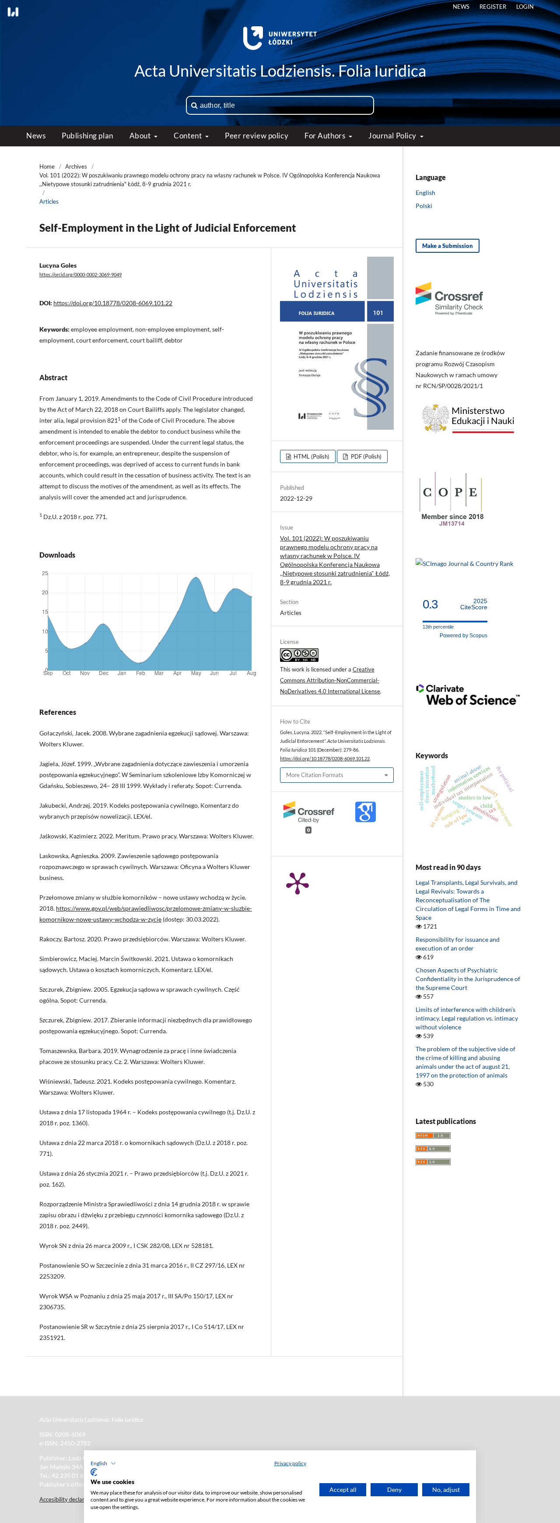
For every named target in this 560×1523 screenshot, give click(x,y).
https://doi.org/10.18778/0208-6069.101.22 (112, 303)
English (425, 192)
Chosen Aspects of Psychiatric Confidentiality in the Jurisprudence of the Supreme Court (468, 978)
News (36, 135)
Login (525, 6)
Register (493, 6)
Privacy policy (290, 1463)
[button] (103, 1463)
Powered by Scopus (463, 636)
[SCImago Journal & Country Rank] (464, 563)
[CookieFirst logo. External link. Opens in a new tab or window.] (94, 1472)
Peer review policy (256, 135)
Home (47, 166)
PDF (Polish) (366, 456)
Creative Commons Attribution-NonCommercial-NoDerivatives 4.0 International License (330, 680)
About (141, 135)
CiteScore (473, 604)
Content (188, 135)
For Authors (325, 135)
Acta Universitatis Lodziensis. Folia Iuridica (280, 70)
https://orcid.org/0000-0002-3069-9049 (80, 274)
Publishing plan (87, 135)
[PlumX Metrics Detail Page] (297, 882)
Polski (424, 205)
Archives (76, 166)
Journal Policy (393, 135)
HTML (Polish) (310, 456)
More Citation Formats (314, 774)
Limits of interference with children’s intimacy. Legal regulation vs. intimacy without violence (467, 1018)
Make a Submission (447, 245)
